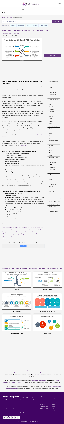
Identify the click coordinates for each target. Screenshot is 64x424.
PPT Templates (10, 9)
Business (35, 25)
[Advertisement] (52, 46)
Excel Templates (5, 12)
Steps (28, 25)
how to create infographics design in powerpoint (28, 227)
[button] (4, 417)
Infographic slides (43, 372)
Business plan (21, 25)
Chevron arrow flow (16, 311)
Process (12, 25)
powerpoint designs (20, 234)
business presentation (15, 372)
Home (3, 9)
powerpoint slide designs (14, 236)
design (14, 227)
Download (23, 245)
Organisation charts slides (38, 380)
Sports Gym (16, 289)
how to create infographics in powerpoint (28, 229)
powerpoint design (10, 234)
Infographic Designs (7, 33)
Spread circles (47, 333)
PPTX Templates (11, 396)
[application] (13, 9)
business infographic (7, 227)
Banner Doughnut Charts (17, 333)
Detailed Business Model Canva (47, 311)
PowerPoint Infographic (31, 234)
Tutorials (54, 9)
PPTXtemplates (23, 145)
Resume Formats (45, 9)
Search (56, 21)
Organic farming (43, 25)
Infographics (31, 231)
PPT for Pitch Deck (37, 374)
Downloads (9, 17)
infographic (14, 231)
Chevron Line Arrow (47, 289)
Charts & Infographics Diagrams (23, 9)
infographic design (22, 231)
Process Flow (15, 33)
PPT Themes (36, 9)
